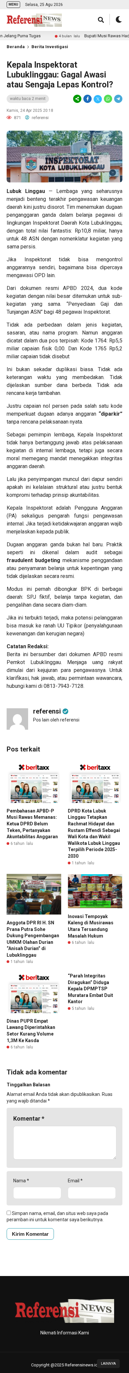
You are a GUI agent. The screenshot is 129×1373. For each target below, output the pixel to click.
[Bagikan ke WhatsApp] (108, 99)
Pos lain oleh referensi (56, 719)
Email (75, 1180)
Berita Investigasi (49, 46)
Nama (21, 1180)
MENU (13, 4)
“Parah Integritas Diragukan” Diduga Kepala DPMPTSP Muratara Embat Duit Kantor (90, 988)
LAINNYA (108, 1363)
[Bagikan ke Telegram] (117, 99)
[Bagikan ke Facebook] (87, 99)
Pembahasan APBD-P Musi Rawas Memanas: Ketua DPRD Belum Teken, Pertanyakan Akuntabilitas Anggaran (32, 823)
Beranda (16, 46)
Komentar (28, 1118)
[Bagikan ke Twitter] (98, 99)
